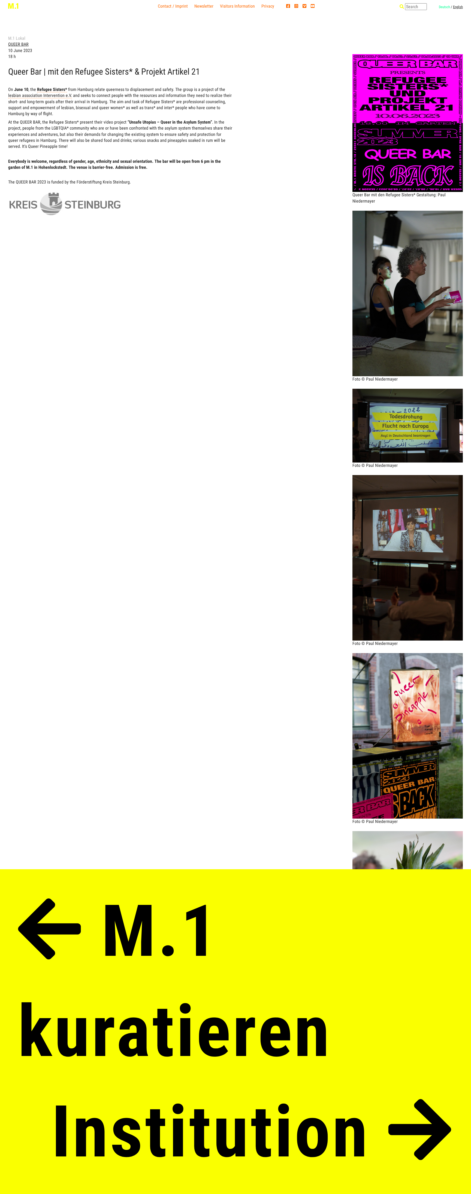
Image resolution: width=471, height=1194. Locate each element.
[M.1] (13, 6)
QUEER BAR (18, 44)
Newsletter (203, 6)
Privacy (267, 6)
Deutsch (444, 7)
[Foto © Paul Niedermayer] (407, 232)
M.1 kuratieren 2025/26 (175, 1031)
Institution (219, 1132)
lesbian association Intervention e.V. (40, 95)
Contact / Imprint (173, 6)
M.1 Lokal (16, 38)
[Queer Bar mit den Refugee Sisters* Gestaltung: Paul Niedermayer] (407, 76)
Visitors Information (237, 6)
